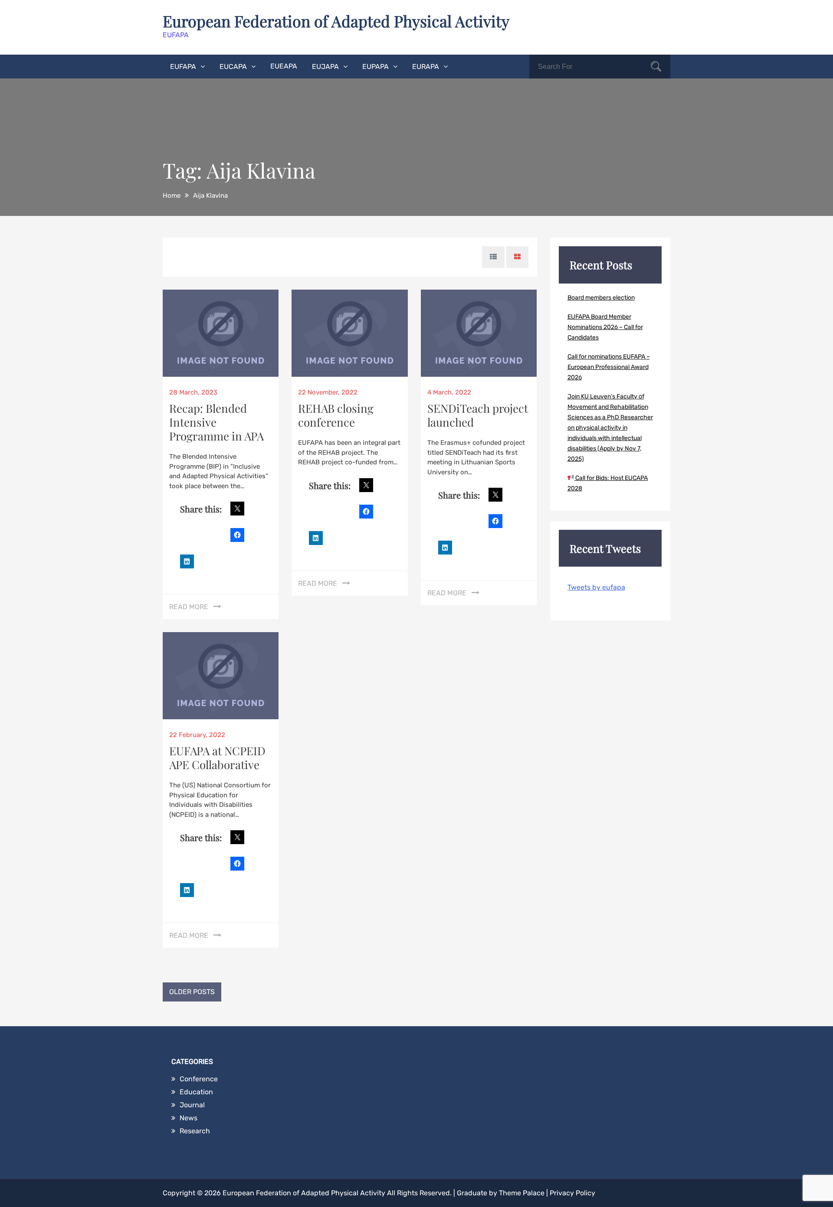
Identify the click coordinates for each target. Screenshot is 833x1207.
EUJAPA (325, 66)
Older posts (192, 992)
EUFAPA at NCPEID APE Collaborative (217, 757)
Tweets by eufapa (596, 587)
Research (195, 1131)
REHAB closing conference (336, 415)
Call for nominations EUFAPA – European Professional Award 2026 (608, 367)
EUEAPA (283, 66)
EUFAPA (183, 66)
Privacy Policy (572, 1193)
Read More (188, 607)
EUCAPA (233, 66)
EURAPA (425, 66)
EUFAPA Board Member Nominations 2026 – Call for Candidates (605, 327)
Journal (192, 1105)
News (188, 1118)
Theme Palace (521, 1193)
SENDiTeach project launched (477, 415)
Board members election (601, 297)
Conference (199, 1079)
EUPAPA (375, 66)
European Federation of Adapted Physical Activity (336, 20)
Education (196, 1092)
